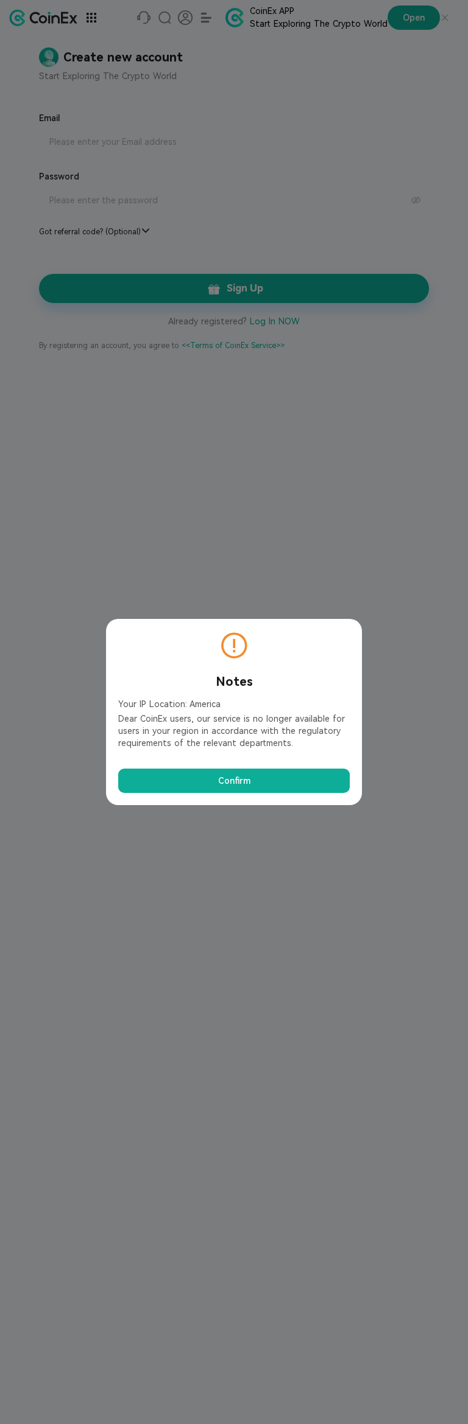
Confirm (234, 781)
